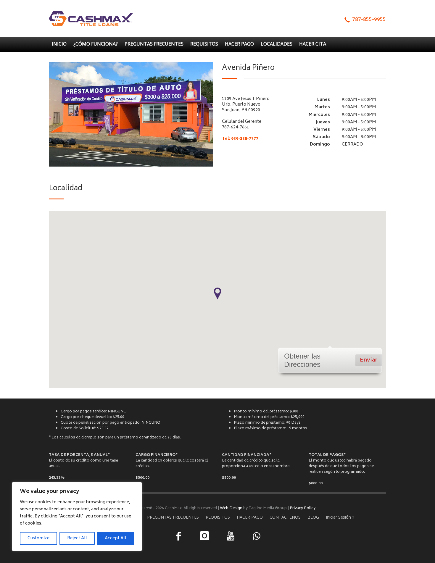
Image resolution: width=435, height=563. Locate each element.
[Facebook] (178, 536)
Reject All (77, 538)
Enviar (368, 360)
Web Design (231, 508)
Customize (38, 538)
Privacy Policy (302, 508)
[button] (217, 293)
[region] (77, 516)
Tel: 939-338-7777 (240, 139)
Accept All (115, 538)
